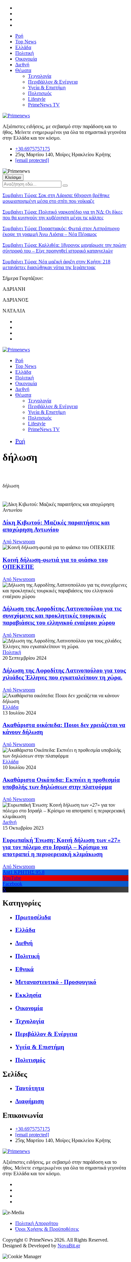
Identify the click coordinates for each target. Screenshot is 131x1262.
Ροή (19, 36)
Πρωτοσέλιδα (33, 917)
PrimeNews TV (44, 104)
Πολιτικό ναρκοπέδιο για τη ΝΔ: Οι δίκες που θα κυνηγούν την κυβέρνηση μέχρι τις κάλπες (62, 214)
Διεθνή (22, 64)
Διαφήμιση (29, 1101)
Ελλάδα (23, 47)
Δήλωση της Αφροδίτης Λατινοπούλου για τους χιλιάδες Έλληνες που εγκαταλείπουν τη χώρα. (64, 674)
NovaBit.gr (69, 1245)
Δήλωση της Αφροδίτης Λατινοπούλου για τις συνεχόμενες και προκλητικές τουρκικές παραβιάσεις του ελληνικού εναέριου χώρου (62, 615)
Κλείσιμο (13, 177)
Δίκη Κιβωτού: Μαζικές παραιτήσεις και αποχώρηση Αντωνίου (56, 526)
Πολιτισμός (40, 93)
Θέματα (23, 70)
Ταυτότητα (29, 1088)
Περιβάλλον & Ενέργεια (53, 81)
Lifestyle (36, 99)
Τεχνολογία (39, 76)
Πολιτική (24, 53)
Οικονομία (26, 59)
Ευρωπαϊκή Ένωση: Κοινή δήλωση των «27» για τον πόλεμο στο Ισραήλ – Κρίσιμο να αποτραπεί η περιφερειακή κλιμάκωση (62, 847)
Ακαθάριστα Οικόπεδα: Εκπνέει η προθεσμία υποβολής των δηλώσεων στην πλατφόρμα (61, 783)
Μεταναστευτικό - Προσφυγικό (55, 982)
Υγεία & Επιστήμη (47, 87)
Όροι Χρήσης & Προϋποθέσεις (47, 1229)
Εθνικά (24, 969)
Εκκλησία (28, 995)
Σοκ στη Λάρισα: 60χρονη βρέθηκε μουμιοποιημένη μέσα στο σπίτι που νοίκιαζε (56, 198)
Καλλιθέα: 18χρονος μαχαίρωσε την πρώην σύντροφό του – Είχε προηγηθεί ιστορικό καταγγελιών (64, 247)
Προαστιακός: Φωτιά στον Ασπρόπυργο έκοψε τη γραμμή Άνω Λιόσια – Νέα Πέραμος (61, 231)
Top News (25, 41)
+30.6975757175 (32, 148)
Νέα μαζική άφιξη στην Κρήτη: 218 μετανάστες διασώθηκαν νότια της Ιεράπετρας (56, 264)
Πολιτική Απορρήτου (36, 1223)
